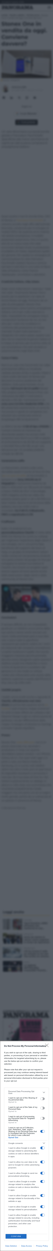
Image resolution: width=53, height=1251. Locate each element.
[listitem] (26, 1092)
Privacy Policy (42, 1246)
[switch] (42, 1098)
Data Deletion (11, 1246)
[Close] (47, 1046)
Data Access (26, 1246)
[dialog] (26, 1146)
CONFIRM (16, 1236)
